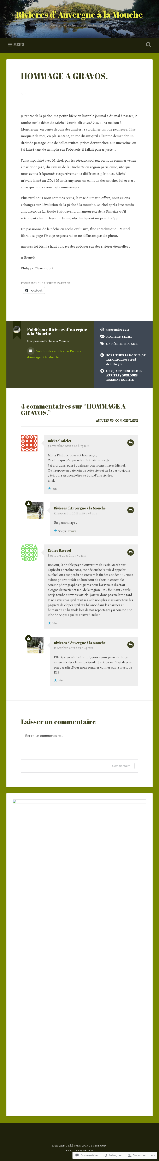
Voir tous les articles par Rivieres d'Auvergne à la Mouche (54, 354)
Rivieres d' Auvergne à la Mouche (79, 14)
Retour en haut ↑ (79, 1150)
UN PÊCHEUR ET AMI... (122, 344)
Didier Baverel (59, 550)
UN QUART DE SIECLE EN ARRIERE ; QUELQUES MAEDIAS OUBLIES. (124, 375)
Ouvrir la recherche (148, 45)
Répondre (130, 442)
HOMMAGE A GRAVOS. (64, 76)
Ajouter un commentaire (117, 420)
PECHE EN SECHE (119, 336)
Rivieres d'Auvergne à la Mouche (80, 508)
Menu (18, 44)
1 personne (71, 531)
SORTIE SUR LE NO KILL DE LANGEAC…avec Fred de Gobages (126, 359)
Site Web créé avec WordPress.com (79, 1145)
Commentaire (121, 766)
